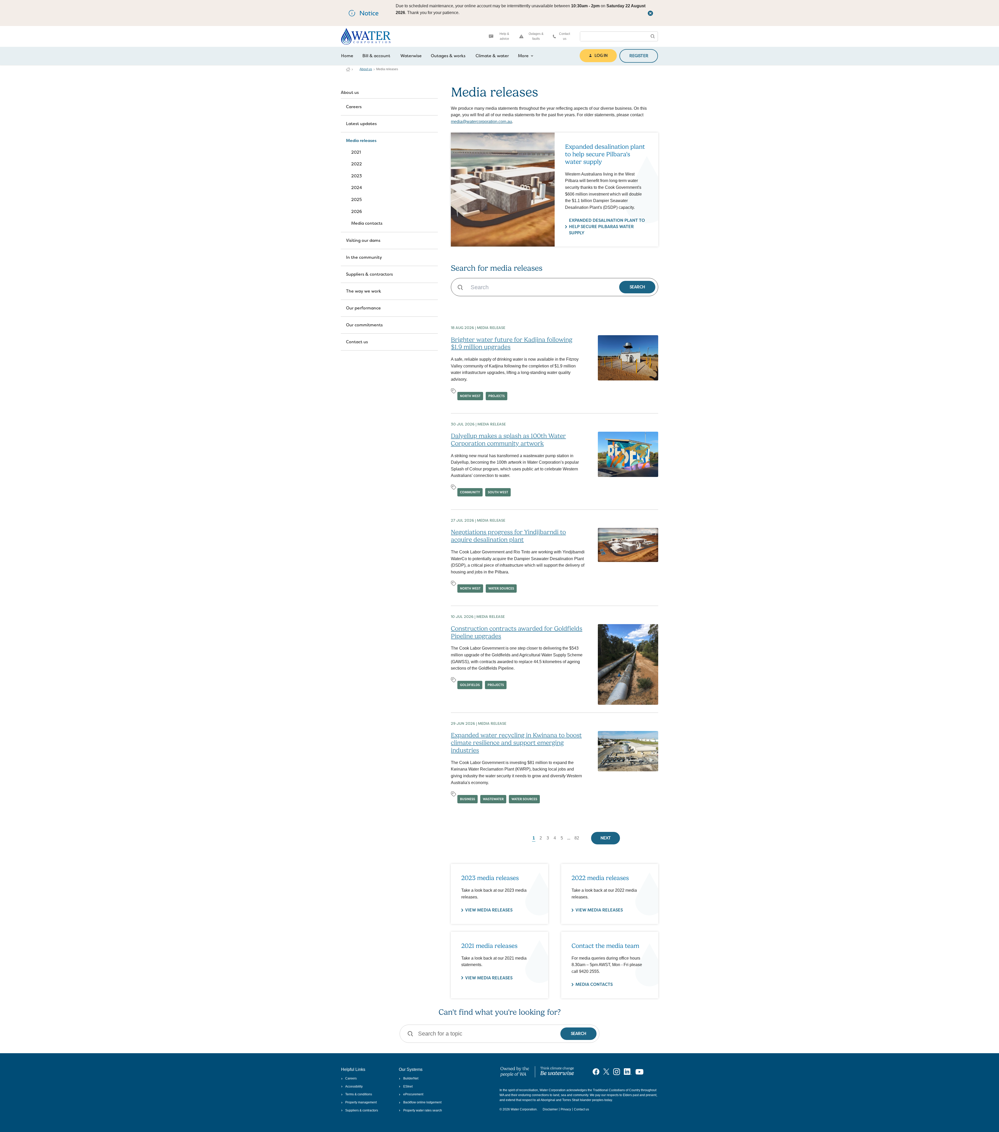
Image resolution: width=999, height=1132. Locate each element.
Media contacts (366, 223)
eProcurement (413, 1094)
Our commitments (364, 325)
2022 (356, 164)
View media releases (489, 978)
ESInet (407, 1086)
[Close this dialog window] (650, 13)
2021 (356, 152)
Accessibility (354, 1086)
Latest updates (361, 123)
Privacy (566, 1109)
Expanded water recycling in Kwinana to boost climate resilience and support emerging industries (516, 743)
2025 (356, 199)
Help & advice (504, 36)
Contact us (564, 36)
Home (347, 56)
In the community (364, 257)
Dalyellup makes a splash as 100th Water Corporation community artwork (508, 439)
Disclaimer (550, 1109)
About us (366, 69)
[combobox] (613, 36)
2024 (356, 187)
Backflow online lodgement (422, 1102)
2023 (356, 176)
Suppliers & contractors (369, 274)
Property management (361, 1102)
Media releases (361, 140)
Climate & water (492, 56)
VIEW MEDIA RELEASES (489, 910)
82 (576, 838)
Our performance (363, 308)
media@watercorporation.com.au (481, 121)
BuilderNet (410, 1078)
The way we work (363, 291)
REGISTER (638, 56)
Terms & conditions (358, 1094)
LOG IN (600, 55)
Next (605, 838)
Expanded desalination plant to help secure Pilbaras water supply (607, 227)
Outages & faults (536, 36)
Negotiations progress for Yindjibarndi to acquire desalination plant (508, 535)
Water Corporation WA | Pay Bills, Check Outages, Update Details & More (348, 69)
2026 (356, 211)
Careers (354, 106)
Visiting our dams (363, 240)
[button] (652, 36)
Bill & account (376, 56)
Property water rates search (422, 1110)
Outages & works (448, 56)
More (523, 56)
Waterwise (411, 56)
